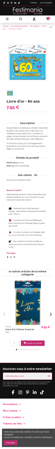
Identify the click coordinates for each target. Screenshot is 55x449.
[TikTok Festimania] (19, 3)
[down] (19, 344)
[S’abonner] (49, 376)
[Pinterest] (14, 257)
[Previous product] (50, 27)
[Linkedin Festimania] (15, 3)
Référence (12, 163)
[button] (16, 349)
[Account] (34, 19)
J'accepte (10, 443)
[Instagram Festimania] (8, 3)
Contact (33, 3)
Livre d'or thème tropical (19, 329)
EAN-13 (10, 166)
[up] (19, 341)
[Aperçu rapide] (48, 284)
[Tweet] (11, 257)
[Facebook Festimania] (4, 3)
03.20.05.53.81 (46, 3)
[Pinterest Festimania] (11, 3)
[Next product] (51, 27)
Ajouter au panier (34, 343)
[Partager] (7, 257)
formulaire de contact (21, 200)
